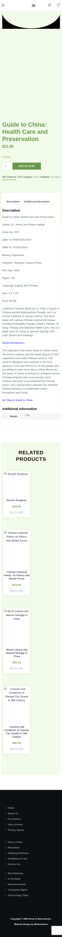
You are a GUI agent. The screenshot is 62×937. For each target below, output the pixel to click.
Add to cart (27, 166)
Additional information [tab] (37, 201)
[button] (33, 5)
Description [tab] (13, 201)
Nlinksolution (41, 924)
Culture (36, 177)
